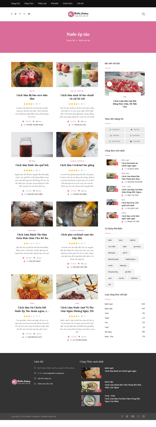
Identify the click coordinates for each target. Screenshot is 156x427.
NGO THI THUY (132, 195)
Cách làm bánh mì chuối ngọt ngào (120, 371)
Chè (125, 322)
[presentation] (109, 84)
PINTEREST (136, 135)
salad (124, 246)
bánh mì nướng (113, 259)
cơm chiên (111, 246)
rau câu (121, 278)
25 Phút (28, 191)
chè (109, 284)
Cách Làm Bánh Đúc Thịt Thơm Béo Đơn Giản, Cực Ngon (131, 179)
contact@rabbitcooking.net (53, 373)
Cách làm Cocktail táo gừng (77, 165)
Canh (125, 313)
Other (32, 303)
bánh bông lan (130, 259)
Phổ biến (54, 3)
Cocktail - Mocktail (77, 161)
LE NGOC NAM (132, 169)
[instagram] (24, 14)
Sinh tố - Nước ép (77, 91)
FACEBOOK (116, 129)
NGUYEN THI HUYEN (133, 182)
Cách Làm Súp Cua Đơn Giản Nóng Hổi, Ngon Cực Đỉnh (132, 192)
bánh (110, 240)
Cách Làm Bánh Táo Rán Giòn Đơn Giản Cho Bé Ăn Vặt (32, 238)
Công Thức (29, 3)
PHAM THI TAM (132, 221)
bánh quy (123, 265)
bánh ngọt (111, 253)
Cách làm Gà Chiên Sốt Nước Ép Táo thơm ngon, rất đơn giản (32, 311)
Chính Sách (68, 3)
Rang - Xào (125, 336)
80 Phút (28, 334)
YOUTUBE (136, 141)
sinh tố (125, 253)
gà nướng (137, 246)
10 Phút (28, 121)
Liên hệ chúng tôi (44, 378)
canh (109, 278)
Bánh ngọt (32, 230)
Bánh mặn (125, 308)
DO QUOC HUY (132, 208)
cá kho (110, 265)
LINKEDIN (116, 135)
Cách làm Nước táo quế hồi (32, 165)
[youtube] (29, 14)
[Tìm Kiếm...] (143, 14)
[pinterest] (20, 14)
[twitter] (15, 14)
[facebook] (12, 16)
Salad (125, 318)
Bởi (33, 125)
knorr (121, 240)
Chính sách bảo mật (45, 383)
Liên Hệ (80, 3)
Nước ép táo (78, 34)
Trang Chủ (15, 3)
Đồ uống (32, 161)
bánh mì (132, 240)
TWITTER (136, 129)
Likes (39, 121)
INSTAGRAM (116, 141)
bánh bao (134, 278)
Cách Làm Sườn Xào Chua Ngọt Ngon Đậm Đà (137, 104)
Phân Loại (42, 3)
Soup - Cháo (110, 395)
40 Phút (28, 258)
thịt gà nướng (113, 272)
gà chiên (128, 272)
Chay (125, 327)
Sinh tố (32, 91)
